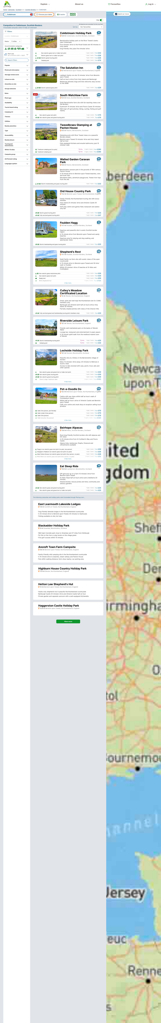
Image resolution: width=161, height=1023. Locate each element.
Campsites (11, 9)
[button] (16, 47)
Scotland (18, 9)
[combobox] (18, 15)
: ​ (76, 27)
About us (79, 4)
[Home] (7, 4)
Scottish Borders (30, 9)
